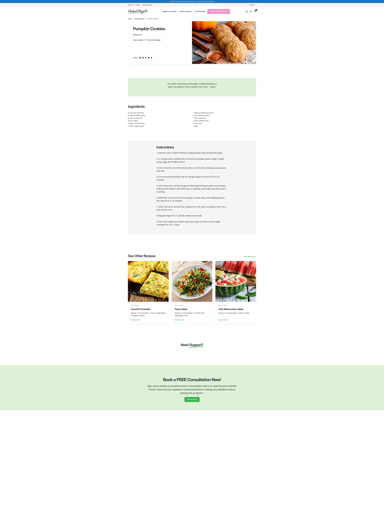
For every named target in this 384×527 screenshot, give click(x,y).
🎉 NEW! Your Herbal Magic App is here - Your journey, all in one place (192, 1)
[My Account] (251, 11)
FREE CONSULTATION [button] (218, 11)
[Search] (247, 11)
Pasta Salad (181, 309)
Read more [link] (135, 320)
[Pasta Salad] (192, 281)
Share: (135, 57)
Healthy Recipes (139, 19)
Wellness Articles (147, 5)
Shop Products (186, 11)
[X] (143, 57)
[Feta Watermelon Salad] (235, 281)
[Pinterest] (146, 57)
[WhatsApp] (148, 57)
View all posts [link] (249, 257)
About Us (130, 5)
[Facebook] (140, 57)
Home (130, 19)
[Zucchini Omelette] (148, 281)
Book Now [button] (192, 399)
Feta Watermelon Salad (230, 309)
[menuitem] (131, 5)
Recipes (137, 5)
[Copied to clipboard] (151, 57)
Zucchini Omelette (140, 309)
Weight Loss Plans (169, 11)
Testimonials (200, 11)
